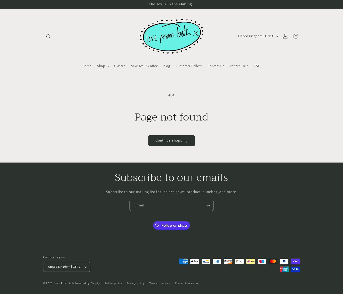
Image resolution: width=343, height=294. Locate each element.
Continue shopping (171, 140)
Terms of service (159, 283)
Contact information (187, 283)
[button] (48, 36)
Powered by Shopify (87, 283)
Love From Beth (64, 283)
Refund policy (113, 283)
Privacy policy (136, 283)
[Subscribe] (208, 205)
